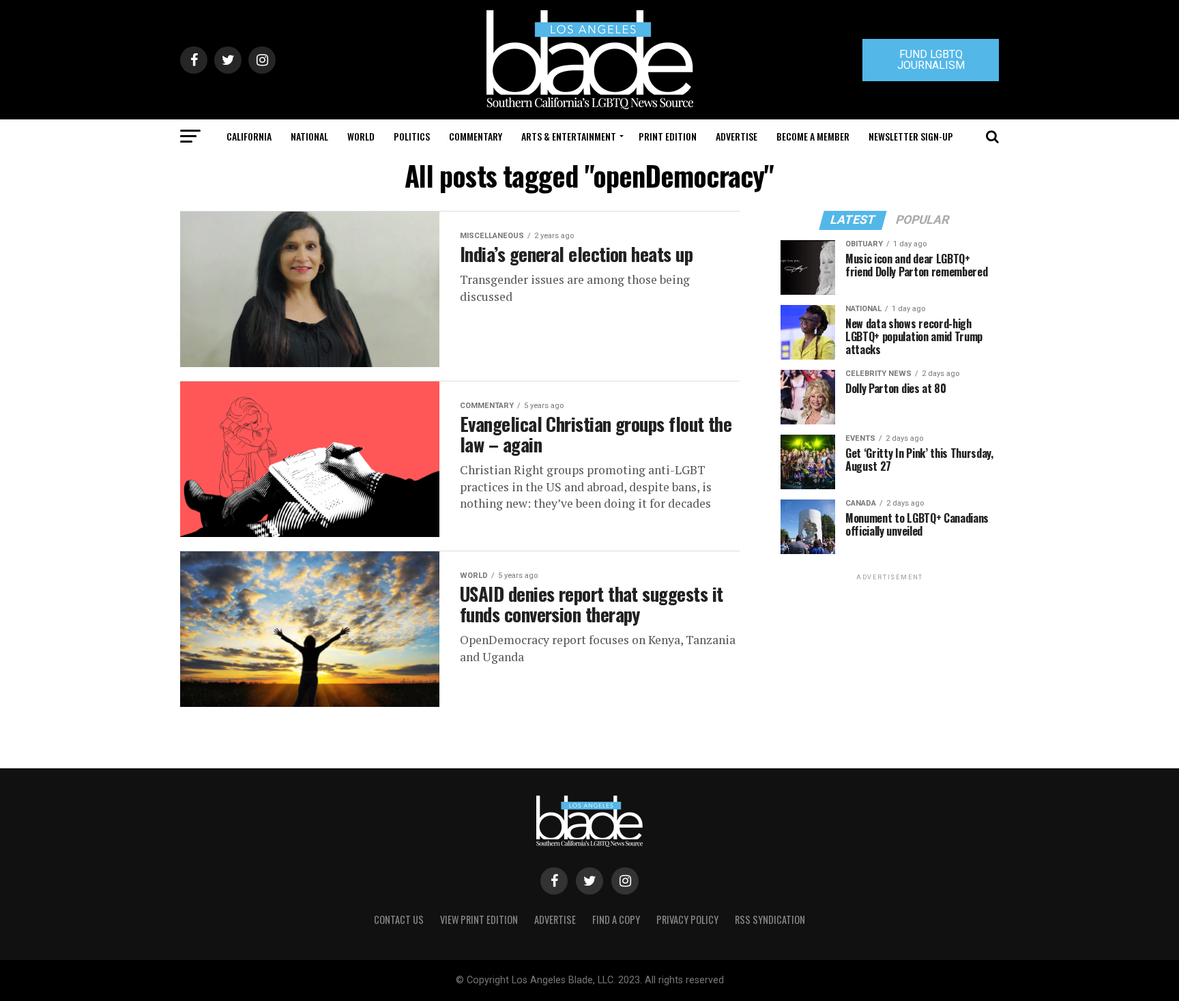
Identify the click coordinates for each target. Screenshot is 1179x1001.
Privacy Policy (687, 919)
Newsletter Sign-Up (911, 136)
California (249, 136)
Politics (412, 136)
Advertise (736, 136)
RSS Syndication (770, 919)
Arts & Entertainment (568, 136)
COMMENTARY (475, 136)
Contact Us (399, 919)
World (361, 136)
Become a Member (812, 136)
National (309, 136)
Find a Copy (616, 919)
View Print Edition (479, 919)
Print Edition (668, 136)
